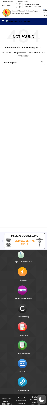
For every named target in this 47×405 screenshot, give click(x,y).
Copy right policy (23, 317)
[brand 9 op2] (24, 241)
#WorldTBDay (19, 1)
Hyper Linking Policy (23, 390)
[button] (2, 241)
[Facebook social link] (17, 3)
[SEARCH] (42, 62)
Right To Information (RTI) (23, 262)
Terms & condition (23, 353)
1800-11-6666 (33, 5)
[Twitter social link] (19, 3)
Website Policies (23, 372)
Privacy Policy (23, 335)
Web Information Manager (23, 298)
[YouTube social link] (19, 7)
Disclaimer (23, 280)
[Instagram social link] (16, 7)
